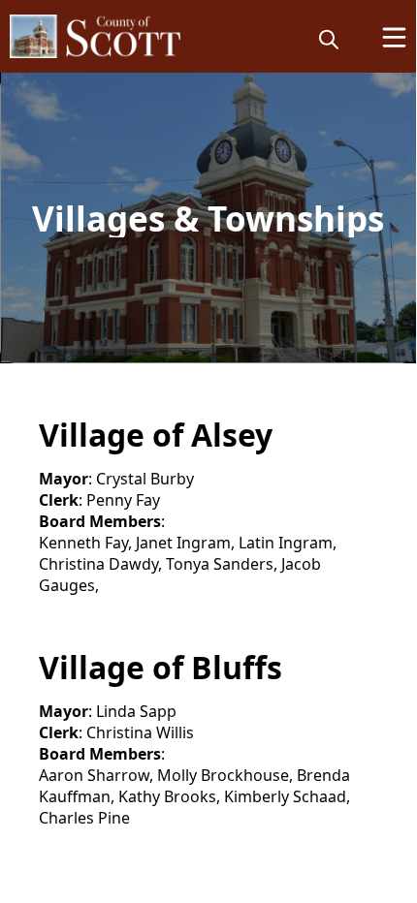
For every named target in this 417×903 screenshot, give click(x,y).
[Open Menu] (394, 37)
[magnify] (328, 38)
